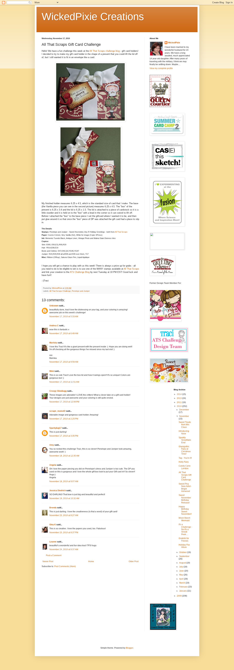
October (183, 552)
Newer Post (47, 561)
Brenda (53, 507)
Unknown (53, 306)
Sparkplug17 (55, 428)
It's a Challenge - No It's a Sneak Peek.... (185, 529)
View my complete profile (161, 68)
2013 (179, 398)
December (184, 409)
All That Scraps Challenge (60, 291)
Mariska (53, 343)
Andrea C (54, 325)
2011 (179, 402)
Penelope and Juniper (81, 291)
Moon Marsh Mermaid (184, 519)
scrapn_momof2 (57, 411)
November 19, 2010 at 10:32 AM (64, 498)
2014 (179, 394)
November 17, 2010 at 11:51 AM (64, 382)
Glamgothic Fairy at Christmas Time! (185, 450)
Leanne (53, 542)
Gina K (52, 524)
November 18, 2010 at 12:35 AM (64, 456)
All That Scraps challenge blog (104, 51)
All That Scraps (121, 232)
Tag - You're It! (185, 458)
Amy (51, 445)
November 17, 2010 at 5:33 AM (63, 316)
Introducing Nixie (184, 432)
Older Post (133, 561)
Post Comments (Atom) (65, 566)
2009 (179, 596)
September (184, 556)
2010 (179, 406)
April (181, 579)
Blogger (129, 648)
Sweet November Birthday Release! (185, 499)
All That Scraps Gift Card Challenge (185, 476)
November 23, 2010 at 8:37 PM (63, 532)
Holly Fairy (184, 462)
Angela (52, 465)
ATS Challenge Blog (80, 272)
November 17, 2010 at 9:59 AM (63, 362)
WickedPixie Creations (93, 16)
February (183, 587)
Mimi (51, 371)
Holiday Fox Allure (184, 546)
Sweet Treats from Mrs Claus (185, 424)
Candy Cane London (184, 467)
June (181, 571)
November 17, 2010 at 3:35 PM (63, 436)
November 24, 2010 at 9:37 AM (63, 549)
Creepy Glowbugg (58, 391)
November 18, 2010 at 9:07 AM (63, 481)
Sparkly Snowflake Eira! (185, 440)
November (184, 416)
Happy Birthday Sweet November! (185, 510)
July (181, 567)
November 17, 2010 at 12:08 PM (64, 402)
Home (91, 561)
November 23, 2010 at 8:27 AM (63, 515)
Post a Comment (53, 555)
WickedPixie (174, 42)
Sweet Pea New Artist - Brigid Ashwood (185, 487)
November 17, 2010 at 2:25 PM (63, 419)
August (182, 563)
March (182, 583)
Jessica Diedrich (57, 490)
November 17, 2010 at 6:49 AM (63, 333)
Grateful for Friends (184, 539)
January (183, 591)
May (181, 575)
